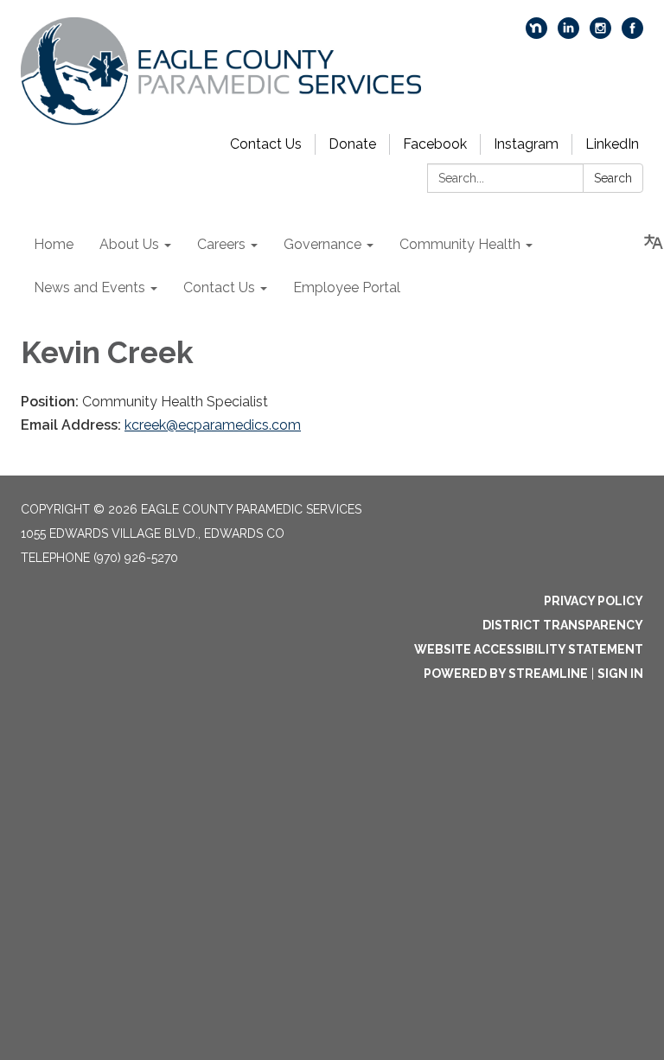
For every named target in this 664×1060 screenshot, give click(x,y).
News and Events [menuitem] (89, 287)
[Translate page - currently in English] (653, 242)
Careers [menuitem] (221, 244)
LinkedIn (612, 144)
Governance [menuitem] (322, 244)
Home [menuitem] (53, 244)
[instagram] (600, 34)
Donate (352, 144)
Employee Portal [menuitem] (346, 287)
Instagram (526, 144)
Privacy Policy (593, 601)
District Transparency (562, 625)
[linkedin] (568, 34)
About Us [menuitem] (129, 244)
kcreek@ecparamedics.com (212, 425)
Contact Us (266, 144)
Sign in (620, 673)
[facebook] (632, 34)
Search (613, 178)
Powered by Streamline (506, 673)
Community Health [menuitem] (459, 244)
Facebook (435, 144)
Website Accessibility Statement (528, 649)
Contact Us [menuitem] (219, 287)
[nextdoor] (536, 34)
